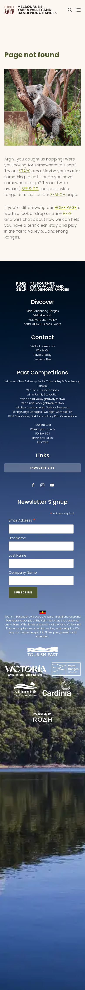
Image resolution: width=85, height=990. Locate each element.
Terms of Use (42, 359)
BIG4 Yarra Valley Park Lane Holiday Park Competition (42, 416)
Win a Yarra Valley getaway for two (42, 399)
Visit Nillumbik (42, 315)
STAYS (24, 171)
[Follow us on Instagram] (42, 485)
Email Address (22, 520)
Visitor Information (43, 346)
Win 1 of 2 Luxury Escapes (42, 390)
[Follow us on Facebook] (33, 485)
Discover (42, 302)
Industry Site (42, 468)
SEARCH (57, 194)
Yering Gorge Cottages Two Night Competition (43, 412)
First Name (17, 538)
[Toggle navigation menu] (78, 10)
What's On (42, 350)
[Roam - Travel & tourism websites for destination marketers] (42, 720)
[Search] (70, 10)
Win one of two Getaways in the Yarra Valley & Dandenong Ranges (42, 383)
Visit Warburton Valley (42, 320)
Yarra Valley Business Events (42, 324)
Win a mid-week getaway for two (42, 403)
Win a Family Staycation (42, 394)
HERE (67, 213)
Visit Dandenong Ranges (42, 311)
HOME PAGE (65, 207)
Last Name (17, 555)
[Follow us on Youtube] (52, 485)
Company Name (23, 572)
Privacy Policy (42, 355)
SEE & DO (30, 188)
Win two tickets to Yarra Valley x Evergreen (42, 407)
